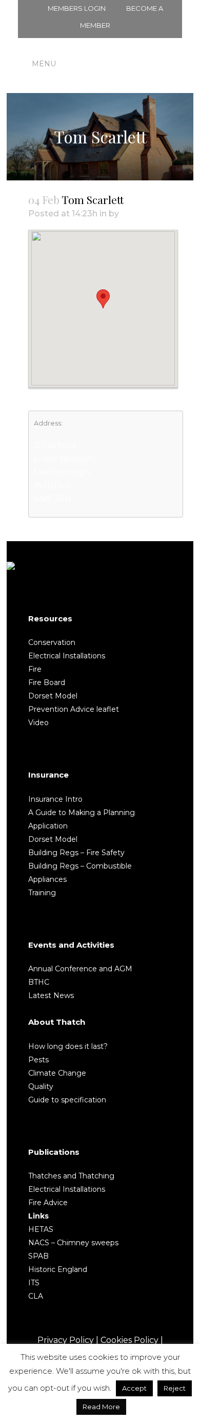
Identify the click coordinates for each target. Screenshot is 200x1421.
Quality (40, 1086)
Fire (35, 669)
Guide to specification (67, 1099)
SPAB (38, 1256)
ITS (33, 1282)
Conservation (51, 642)
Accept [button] (134, 1388)
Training (42, 892)
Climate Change (57, 1073)
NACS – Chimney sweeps (73, 1242)
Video (38, 722)
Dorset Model (52, 695)
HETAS (40, 1229)
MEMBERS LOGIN (77, 8)
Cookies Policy (129, 1340)
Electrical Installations (66, 655)
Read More (101, 1406)
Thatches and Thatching (71, 1175)
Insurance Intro (55, 799)
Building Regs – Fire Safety (76, 852)
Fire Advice (48, 1202)
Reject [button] (175, 1388)
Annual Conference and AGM (80, 968)
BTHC (38, 982)
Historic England (57, 1269)
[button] (103, 298)
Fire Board (46, 682)
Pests (38, 1059)
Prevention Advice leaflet (73, 709)
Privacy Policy (65, 1340)
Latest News (51, 995)
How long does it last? (68, 1046)
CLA (35, 1296)
